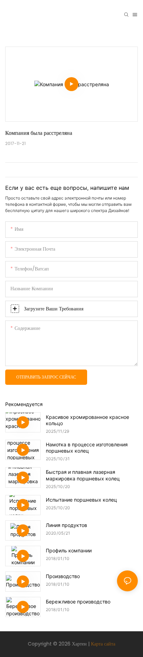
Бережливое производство (78, 602)
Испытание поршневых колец (81, 500)
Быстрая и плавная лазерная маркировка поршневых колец (83, 475)
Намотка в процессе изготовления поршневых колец (87, 447)
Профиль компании (69, 550)
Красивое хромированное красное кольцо (87, 420)
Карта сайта (103, 643)
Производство (63, 576)
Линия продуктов (66, 525)
